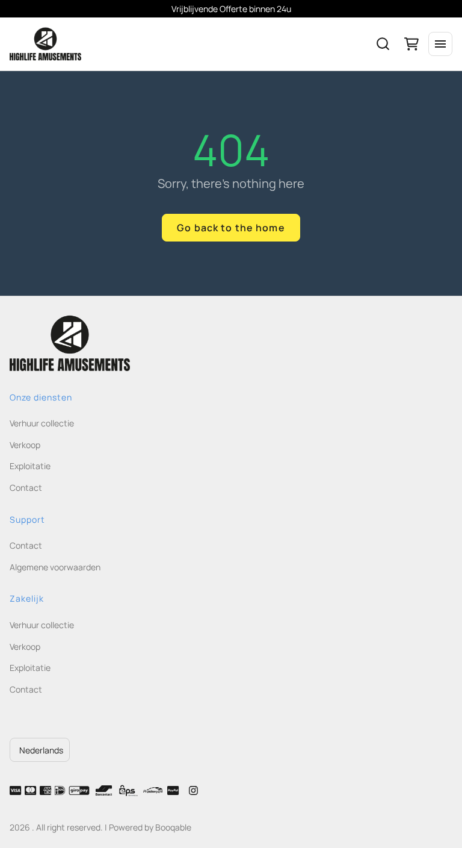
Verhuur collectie (42, 423)
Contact (26, 487)
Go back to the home (231, 227)
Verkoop (25, 444)
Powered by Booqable (150, 827)
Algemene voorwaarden (55, 567)
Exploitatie (30, 466)
